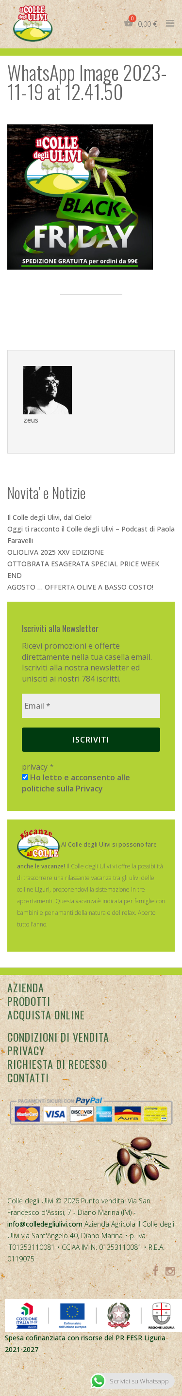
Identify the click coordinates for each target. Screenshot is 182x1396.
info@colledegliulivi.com (45, 1224)
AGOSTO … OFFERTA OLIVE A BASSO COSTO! (80, 587)
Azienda (25, 987)
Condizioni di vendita (58, 1037)
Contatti (28, 1077)
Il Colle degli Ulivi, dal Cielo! (49, 517)
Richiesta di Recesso (57, 1064)
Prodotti (28, 1001)
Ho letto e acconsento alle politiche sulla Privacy (76, 782)
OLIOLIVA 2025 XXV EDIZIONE (55, 552)
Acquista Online (46, 1014)
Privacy (26, 1050)
